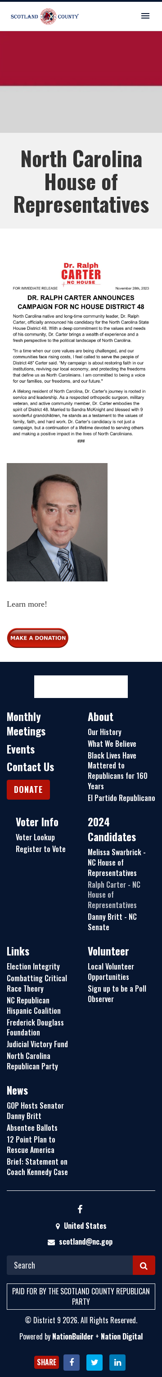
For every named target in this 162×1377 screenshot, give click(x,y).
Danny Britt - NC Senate (112, 921)
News (17, 1090)
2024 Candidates (112, 829)
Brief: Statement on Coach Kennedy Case (37, 1166)
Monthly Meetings (26, 724)
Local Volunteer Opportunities (111, 971)
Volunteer (108, 951)
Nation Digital (122, 1336)
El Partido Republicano (121, 797)
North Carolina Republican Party (32, 1061)
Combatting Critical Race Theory (37, 983)
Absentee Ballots (32, 1127)
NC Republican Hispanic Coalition (34, 1005)
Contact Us (30, 766)
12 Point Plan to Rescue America (31, 1144)
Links (18, 951)
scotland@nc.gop (85, 1241)
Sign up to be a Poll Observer (117, 993)
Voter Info (37, 821)
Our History (105, 731)
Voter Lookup (35, 837)
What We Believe (112, 743)
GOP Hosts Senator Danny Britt (35, 1110)
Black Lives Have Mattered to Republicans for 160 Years (118, 771)
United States (84, 1225)
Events (21, 749)
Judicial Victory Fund (37, 1044)
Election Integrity (33, 966)
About (100, 716)
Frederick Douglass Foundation (35, 1027)
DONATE (28, 789)
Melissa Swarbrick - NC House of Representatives (117, 862)
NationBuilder (73, 1336)
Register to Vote (41, 848)
